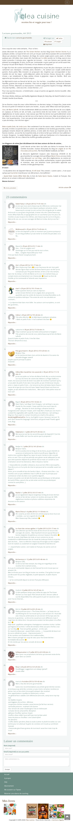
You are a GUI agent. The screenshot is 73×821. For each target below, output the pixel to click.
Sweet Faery (20, 204)
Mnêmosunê (20, 229)
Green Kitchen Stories (58, 52)
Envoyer (7, 769)
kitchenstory (20, 559)
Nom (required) (9, 746)
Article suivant (64, 187)
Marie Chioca (56, 156)
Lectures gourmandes (24, 38)
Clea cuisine (30, 820)
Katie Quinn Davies (45, 176)
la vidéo (44, 58)
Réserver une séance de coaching (16, 793)
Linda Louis (22, 126)
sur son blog (37, 158)
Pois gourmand (21, 351)
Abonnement (9, 786)
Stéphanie (19, 432)
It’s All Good (36, 171)
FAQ (5, 782)
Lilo (17, 265)
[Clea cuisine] (36, 15)
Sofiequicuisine (21, 652)
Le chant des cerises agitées (26, 528)
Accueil (6, 774)
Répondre (12, 222)
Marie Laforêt (13, 110)
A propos (7, 778)
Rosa (17, 667)
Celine (18, 315)
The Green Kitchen (33, 52)
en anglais (59, 149)
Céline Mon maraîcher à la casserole (28, 372)
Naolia (18, 493)
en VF (68, 149)
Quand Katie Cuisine (11, 176)
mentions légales (58, 820)
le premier (14, 173)
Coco (4, 110)
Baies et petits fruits (8, 126)
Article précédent (10, 188)
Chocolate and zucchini (29, 151)
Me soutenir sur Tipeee (12, 790)
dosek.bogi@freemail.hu (16, 417)
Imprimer (48, 44)
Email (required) (16, 752)
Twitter (60, 38)
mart (17, 288)
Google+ (58, 41)
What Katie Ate (24, 176)
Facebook (48, 41)
